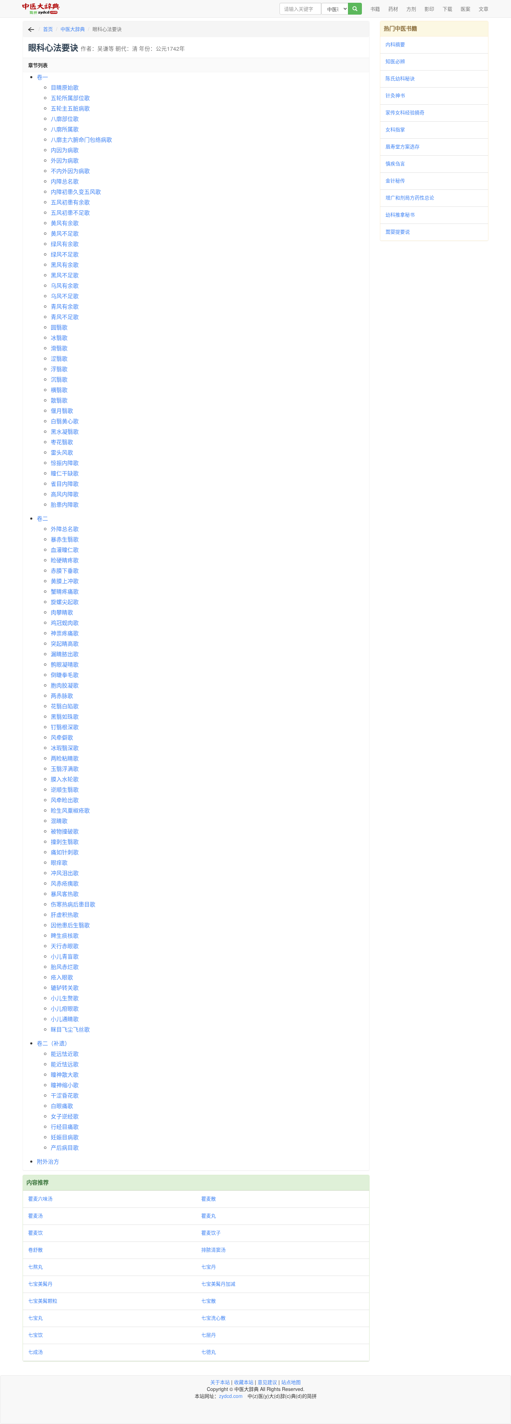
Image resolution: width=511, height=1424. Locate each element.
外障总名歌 (65, 529)
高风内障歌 (65, 494)
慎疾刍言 (395, 163)
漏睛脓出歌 (65, 654)
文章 (483, 8)
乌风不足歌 (65, 296)
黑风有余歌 (65, 265)
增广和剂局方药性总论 (410, 197)
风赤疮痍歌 (65, 883)
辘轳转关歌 (65, 988)
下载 (447, 8)
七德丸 (208, 1351)
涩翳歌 (59, 359)
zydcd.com (231, 1395)
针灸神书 (395, 95)
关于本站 (220, 1381)
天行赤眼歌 (65, 946)
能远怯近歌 (65, 1054)
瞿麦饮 (35, 1232)
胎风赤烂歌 (65, 967)
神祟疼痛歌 (65, 633)
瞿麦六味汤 (40, 1198)
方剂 (411, 8)
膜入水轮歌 (65, 779)
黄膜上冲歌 (65, 581)
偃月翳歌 (62, 411)
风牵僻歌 (62, 737)
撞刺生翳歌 (65, 842)
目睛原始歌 (65, 87)
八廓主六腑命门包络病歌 (81, 140)
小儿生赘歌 (65, 998)
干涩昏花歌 (65, 1095)
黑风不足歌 (65, 275)
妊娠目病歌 (65, 1137)
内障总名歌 (65, 181)
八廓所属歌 (65, 129)
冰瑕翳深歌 (65, 748)
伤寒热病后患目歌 (73, 904)
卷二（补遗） (53, 1043)
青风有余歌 (65, 306)
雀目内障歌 (65, 484)
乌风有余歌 (65, 286)
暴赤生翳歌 (65, 539)
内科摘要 (395, 44)
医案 (465, 8)
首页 (48, 28)
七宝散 (208, 1300)
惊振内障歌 (65, 463)
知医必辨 (395, 61)
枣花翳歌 (62, 442)
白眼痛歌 (62, 1106)
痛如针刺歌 (65, 852)
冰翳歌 (59, 338)
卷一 (42, 77)
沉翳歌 (59, 379)
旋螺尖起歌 (65, 602)
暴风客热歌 (65, 894)
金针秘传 (395, 180)
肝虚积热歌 (65, 915)
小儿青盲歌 (65, 956)
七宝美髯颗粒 (42, 1300)
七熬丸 (35, 1266)
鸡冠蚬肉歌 (65, 623)
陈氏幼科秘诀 (400, 78)
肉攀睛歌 (62, 612)
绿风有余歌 (65, 244)
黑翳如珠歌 (65, 717)
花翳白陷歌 (65, 706)
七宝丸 (35, 1317)
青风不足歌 (65, 317)
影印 (429, 8)
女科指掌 (395, 129)
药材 (393, 8)
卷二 (42, 518)
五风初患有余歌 (70, 202)
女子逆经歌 (65, 1116)
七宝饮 (35, 1334)
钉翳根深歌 (65, 727)
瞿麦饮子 (211, 1232)
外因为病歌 (65, 160)
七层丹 (208, 1334)
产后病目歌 (65, 1148)
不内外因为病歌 (70, 171)
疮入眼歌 (62, 977)
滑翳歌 (59, 348)
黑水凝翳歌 (65, 432)
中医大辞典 (72, 28)
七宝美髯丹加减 (218, 1283)
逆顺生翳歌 (65, 790)
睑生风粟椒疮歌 (70, 810)
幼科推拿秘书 (400, 214)
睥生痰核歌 (65, 935)
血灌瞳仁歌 (65, 550)
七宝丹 (208, 1266)
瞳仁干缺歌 (65, 473)
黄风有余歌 (65, 223)
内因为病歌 (65, 150)
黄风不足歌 (65, 233)
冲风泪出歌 (65, 873)
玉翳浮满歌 (65, 769)
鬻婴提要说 (398, 231)
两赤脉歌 (62, 696)
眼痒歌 (59, 862)
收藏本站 (243, 1381)
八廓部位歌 (65, 119)
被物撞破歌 (65, 831)
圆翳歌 (59, 327)
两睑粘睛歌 (65, 758)
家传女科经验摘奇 (405, 112)
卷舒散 (35, 1249)
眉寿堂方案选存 (403, 146)
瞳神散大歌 (65, 1075)
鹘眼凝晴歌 (65, 664)
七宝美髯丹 (40, 1283)
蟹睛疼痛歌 (65, 591)
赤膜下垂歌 (65, 571)
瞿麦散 (208, 1198)
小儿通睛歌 (65, 1019)
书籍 (375, 8)
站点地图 (291, 1381)
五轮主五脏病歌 (70, 108)
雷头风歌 (62, 452)
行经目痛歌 (65, 1127)
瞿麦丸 (208, 1215)
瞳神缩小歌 (65, 1085)
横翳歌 (59, 390)
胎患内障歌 (65, 504)
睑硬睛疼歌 (65, 560)
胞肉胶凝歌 (65, 685)
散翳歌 (59, 400)
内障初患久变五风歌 (76, 192)
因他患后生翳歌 (70, 925)
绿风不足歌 (65, 254)
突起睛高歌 (65, 644)
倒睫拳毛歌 (65, 675)
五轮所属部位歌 (70, 98)
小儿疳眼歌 (65, 1008)
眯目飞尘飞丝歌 (70, 1029)
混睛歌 (59, 821)
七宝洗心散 (213, 1317)
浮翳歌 (59, 369)
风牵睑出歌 (65, 800)
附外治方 (48, 1161)
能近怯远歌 (65, 1064)
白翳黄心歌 (65, 421)
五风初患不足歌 (70, 213)
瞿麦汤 (35, 1215)
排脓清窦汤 (213, 1249)
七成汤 (35, 1351)
